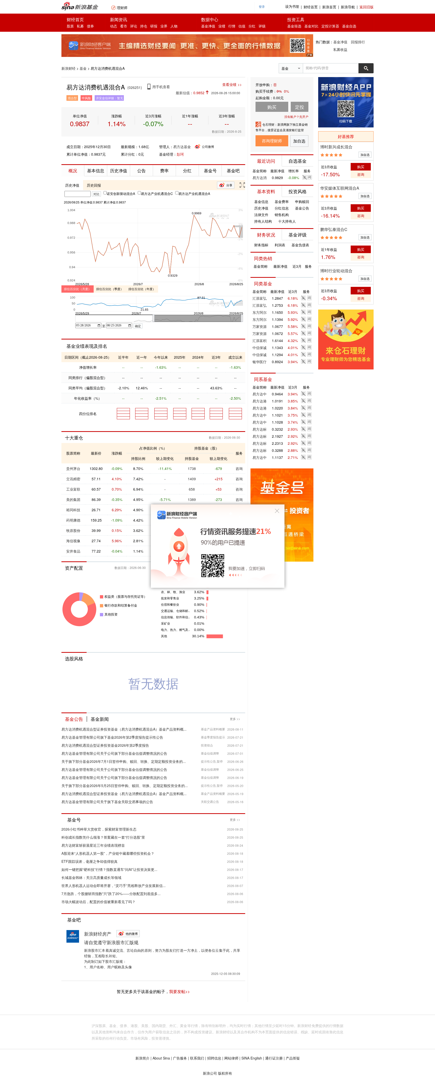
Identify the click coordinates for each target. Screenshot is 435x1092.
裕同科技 (73, 509)
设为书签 (292, 7)
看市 (123, 25)
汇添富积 (259, 340)
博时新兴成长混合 (336, 147)
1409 (192, 478)
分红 (252, 25)
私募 (80, 25)
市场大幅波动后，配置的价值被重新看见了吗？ (98, 901)
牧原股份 (73, 530)
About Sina (161, 1058)
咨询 (239, 468)
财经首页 (311, 6)
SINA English (251, 1058)
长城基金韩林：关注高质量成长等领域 (91, 877)
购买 (360, 166)
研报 (153, 25)
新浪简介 (142, 1058)
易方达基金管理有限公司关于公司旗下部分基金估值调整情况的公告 (114, 753)
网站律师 (231, 1058)
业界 (163, 25)
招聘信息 (214, 1058)
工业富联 (73, 489)
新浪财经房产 (97, 933)
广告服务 (180, 1058)
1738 (192, 468)
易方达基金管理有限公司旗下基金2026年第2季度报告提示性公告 (112, 737)
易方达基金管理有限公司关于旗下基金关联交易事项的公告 (107, 801)
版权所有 (225, 1073)
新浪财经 (68, 68)
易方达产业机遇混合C (157, 193)
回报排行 (358, 41)
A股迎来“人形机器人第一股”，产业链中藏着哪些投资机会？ (107, 853)
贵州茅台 (73, 468)
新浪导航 (348, 6)
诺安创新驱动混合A (121, 193)
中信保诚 (259, 347)
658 (192, 489)
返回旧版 (366, 6)
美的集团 (73, 499)
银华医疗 (259, 361)
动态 (113, 25)
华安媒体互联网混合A (339, 188)
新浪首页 (329, 6)
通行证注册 (274, 1058)
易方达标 (259, 429)
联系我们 (197, 1058)
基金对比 (311, 25)
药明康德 (73, 520)
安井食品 (73, 551)
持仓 (143, 25)
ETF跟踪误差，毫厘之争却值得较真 (89, 861)
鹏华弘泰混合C (333, 229)
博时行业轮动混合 (336, 271)
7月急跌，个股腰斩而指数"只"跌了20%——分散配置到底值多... (111, 893)
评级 (262, 25)
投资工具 (295, 19)
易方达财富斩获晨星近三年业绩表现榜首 (93, 845)
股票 (70, 25)
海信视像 (73, 540)
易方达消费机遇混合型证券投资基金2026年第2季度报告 (105, 745)
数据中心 (209, 19)
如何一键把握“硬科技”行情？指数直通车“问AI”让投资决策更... (109, 869)
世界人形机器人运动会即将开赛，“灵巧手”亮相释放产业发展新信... (113, 885)
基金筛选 (294, 25)
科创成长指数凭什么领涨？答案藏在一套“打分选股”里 (103, 837)
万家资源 (259, 326)
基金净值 (208, 25)
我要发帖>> (179, 991)
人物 (173, 25)
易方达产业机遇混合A (194, 193)
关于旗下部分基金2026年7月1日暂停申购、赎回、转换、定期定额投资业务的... (123, 761)
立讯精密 (73, 478)
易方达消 (259, 177)
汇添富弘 (259, 298)
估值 (241, 25)
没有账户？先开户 (296, 116)
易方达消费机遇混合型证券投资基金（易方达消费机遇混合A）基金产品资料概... (124, 729)
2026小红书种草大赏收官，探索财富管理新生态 (98, 829)
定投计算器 (330, 25)
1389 (192, 499)
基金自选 (349, 25)
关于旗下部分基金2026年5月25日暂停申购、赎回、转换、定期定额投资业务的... (124, 785)
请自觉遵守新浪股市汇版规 (111, 942)
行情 (231, 25)
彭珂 (180, 154)
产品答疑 (293, 1058)
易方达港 (259, 400)
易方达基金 (182, 146)
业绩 (221, 25)
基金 (83, 68)
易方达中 (259, 393)
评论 (133, 25)
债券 (90, 25)
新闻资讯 (118, 19)
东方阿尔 (259, 312)
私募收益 (340, 49)
